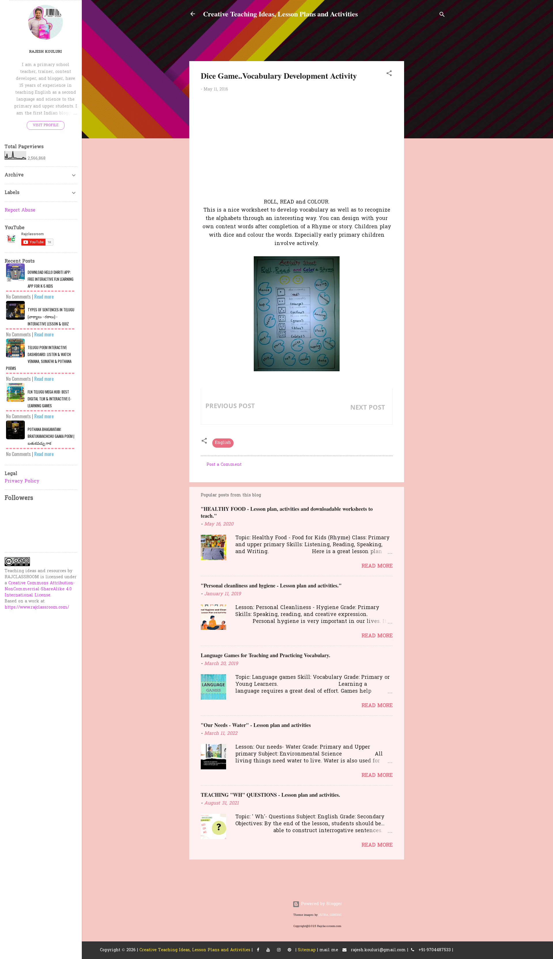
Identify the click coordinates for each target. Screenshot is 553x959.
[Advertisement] (481, 69)
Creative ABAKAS (365, 417)
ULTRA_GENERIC (330, 915)
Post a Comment (224, 465)
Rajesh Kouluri (45, 51)
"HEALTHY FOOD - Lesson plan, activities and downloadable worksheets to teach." (287, 512)
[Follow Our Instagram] (278, 950)
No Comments (18, 296)
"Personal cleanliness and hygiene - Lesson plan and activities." (271, 585)
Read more (377, 566)
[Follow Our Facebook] (258, 950)
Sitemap (307, 950)
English (223, 443)
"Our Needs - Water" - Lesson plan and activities (256, 725)
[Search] (442, 16)
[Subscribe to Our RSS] (289, 950)
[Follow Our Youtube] (268, 950)
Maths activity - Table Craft (240, 415)
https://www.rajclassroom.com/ (37, 607)
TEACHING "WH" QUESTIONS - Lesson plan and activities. (270, 794)
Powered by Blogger (321, 904)
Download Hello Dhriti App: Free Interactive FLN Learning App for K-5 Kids (50, 279)
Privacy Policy (22, 481)
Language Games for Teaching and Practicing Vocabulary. (265, 655)
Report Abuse (20, 210)
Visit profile (45, 125)
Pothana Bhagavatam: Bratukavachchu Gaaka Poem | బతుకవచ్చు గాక (51, 436)
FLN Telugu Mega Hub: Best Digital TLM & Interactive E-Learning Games (49, 398)
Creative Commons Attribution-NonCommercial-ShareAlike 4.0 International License (40, 589)
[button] (389, 74)
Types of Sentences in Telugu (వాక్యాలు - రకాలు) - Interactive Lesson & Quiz (51, 317)
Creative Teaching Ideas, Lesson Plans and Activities (280, 14)
